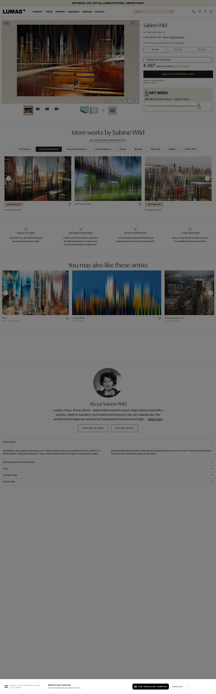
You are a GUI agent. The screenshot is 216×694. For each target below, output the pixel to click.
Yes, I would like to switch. (152, 686)
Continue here (177, 686)
